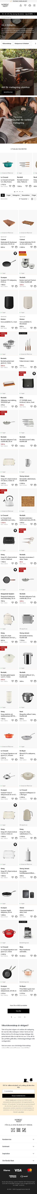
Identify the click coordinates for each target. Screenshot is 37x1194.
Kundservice (6, 1139)
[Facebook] (13, 1130)
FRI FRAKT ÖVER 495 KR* (20, 1)
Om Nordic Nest (8, 1161)
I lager (8, 195)
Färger (34, 195)
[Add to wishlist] (10, 186)
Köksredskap (7, 43)
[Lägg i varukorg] (14, 186)
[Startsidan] (5, 5)
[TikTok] (24, 1130)
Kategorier (16, 195)
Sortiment (5, 1146)
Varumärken (26, 195)
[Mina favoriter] (25, 5)
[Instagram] (18, 1130)
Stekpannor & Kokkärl (22, 43)
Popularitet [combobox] (24, 199)
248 (19, 1017)
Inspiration (6, 1153)
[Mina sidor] (20, 5)
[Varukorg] (30, 5)
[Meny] (34, 5)
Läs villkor (21, 1112)
